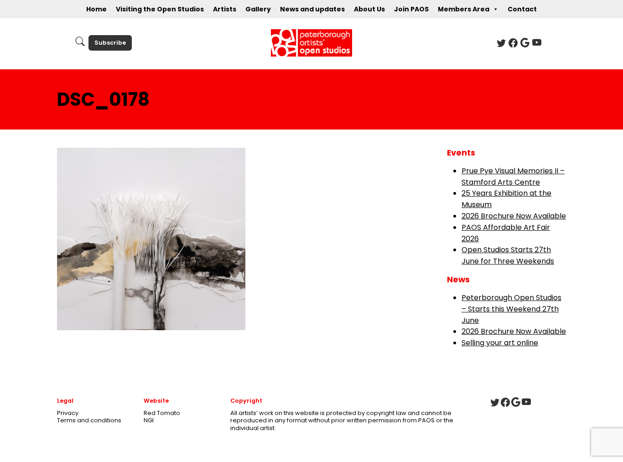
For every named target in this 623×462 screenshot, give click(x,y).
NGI (149, 420)
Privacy (67, 413)
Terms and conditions (89, 420)
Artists (224, 9)
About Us (369, 9)
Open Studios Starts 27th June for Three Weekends (508, 255)
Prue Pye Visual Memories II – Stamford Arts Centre (513, 176)
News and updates (312, 9)
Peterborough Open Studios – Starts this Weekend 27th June (511, 309)
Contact (522, 9)
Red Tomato (162, 413)
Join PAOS (411, 9)
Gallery (258, 9)
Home (96, 9)
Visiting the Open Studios (160, 9)
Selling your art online (500, 342)
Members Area (463, 9)
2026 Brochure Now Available (514, 216)
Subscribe (110, 43)
